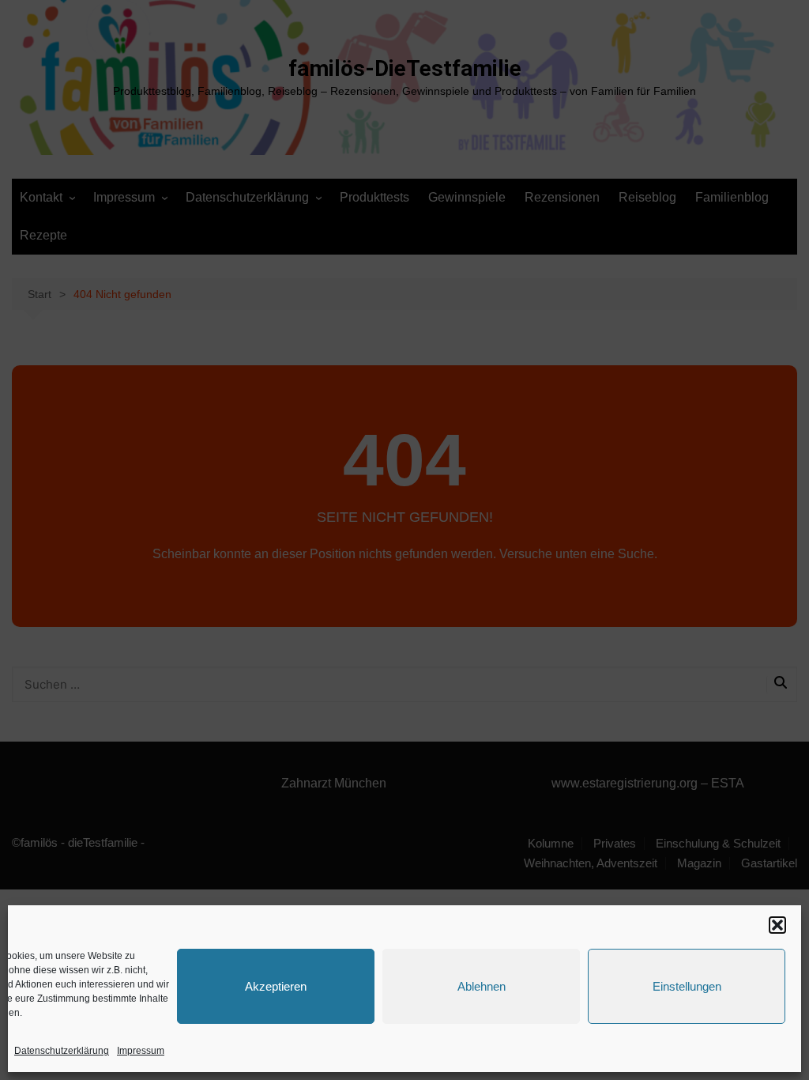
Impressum (140, 1050)
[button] (777, 925)
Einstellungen (687, 986)
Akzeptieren (276, 986)
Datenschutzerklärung (61, 1050)
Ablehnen (481, 986)
